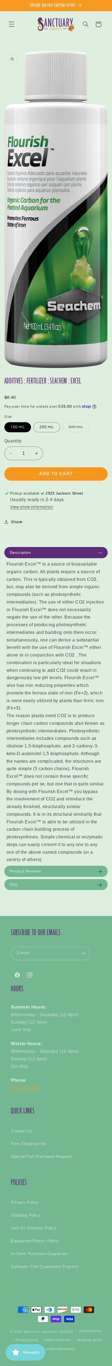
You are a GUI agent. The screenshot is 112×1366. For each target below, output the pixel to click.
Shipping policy (89, 1340)
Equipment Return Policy (35, 1241)
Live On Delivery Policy (34, 1228)
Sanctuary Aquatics (40, 1331)
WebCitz (66, 1331)
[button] (11, 24)
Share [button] (16, 522)
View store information (31, 507)
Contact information (59, 1349)
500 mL (79, 428)
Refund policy (90, 1331)
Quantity (13, 441)
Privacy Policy (25, 1202)
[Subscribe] (83, 953)
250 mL (46, 427)
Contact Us (22, 1131)
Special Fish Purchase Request (41, 1156)
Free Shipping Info (28, 1144)
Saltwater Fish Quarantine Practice (44, 1266)
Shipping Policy (26, 1215)
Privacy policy (26, 1340)
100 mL (17, 427)
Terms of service (57, 1340)
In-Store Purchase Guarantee (39, 1254)
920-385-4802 (25, 1088)
